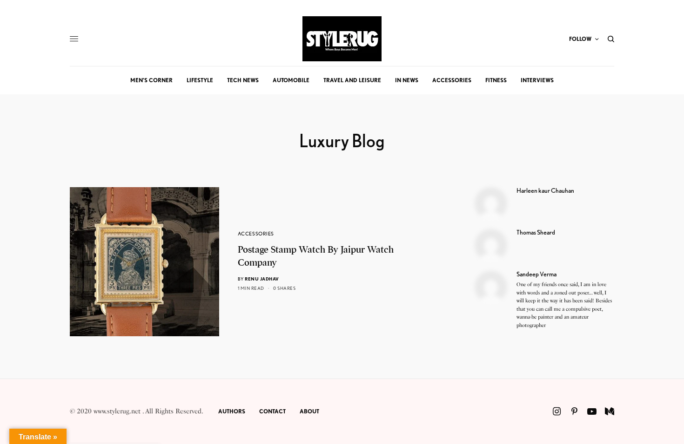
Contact (272, 411)
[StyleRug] (342, 38)
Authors (231, 411)
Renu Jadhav (262, 278)
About (309, 411)
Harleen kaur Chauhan (545, 190)
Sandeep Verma (536, 274)
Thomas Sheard (535, 232)
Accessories (256, 233)
